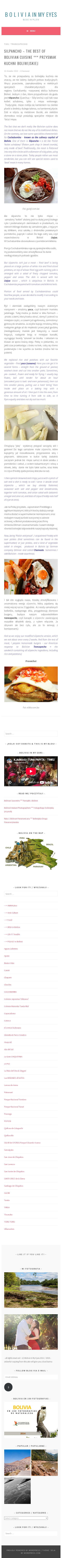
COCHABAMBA (10, 991)
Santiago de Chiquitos (13, 1185)
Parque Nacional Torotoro (15, 1099)
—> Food (8, 920)
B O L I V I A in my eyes (31, 14)
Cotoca (7, 1020)
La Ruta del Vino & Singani (15, 1070)
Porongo (8, 1114)
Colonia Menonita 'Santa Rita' (16, 1006)
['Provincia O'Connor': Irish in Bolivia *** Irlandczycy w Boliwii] (44, 1463)
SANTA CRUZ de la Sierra (14, 1178)
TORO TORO (9, 1221)
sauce (11, 280)
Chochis (7, 984)
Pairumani (8, 1092)
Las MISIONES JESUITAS (14, 1078)
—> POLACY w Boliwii (13, 941)
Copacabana (9, 1013)
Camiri (7, 970)
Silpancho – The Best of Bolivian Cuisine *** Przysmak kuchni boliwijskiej (30, 57)
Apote (6, 956)
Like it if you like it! (31, 1254)
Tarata (6, 1200)
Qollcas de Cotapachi (13, 1128)
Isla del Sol (8, 1049)
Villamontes (9, 1229)
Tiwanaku (8, 1214)
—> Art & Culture (11, 912)
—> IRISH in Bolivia (12, 927)
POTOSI (7, 1121)
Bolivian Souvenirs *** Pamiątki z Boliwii (21, 800)
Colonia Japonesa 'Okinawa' (16, 999)
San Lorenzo (9, 1164)
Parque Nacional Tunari (14, 1106)
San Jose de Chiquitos (13, 1157)
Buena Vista (9, 963)
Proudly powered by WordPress (23, 1550)
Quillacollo (9, 1135)
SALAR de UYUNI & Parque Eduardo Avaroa (22, 1142)
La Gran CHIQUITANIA (13, 1056)
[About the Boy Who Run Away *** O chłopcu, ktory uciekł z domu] (17, 1463)
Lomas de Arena (11, 1085)
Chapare (7, 977)
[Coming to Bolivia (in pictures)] (17, 1491)
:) (8, 1387)
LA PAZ (7, 1063)
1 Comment (24, 71)
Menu (32, 31)
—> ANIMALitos (10, 905)
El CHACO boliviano (12, 1027)
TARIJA (7, 1207)
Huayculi (8, 1042)
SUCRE (7, 1193)
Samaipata (8, 1150)
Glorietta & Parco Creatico (15, 1035)
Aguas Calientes (11, 948)
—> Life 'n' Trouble (12, 934)
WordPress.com (32, 1553)
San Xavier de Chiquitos (14, 1171)
